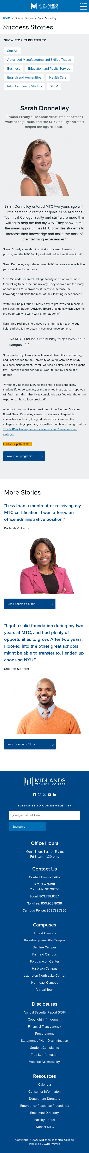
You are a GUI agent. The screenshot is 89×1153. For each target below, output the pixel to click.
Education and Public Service (49, 69)
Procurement (44, 1034)
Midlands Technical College (44, 6)
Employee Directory (44, 1113)
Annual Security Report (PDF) (45, 1012)
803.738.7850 (56, 910)
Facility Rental (44, 1120)
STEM (54, 86)
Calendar (44, 1085)
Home (6, 18)
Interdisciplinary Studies (24, 86)
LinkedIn (54, 794)
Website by (44, 1144)
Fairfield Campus (44, 954)
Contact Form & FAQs (44, 877)
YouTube (49, 794)
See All (12, 51)
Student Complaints (44, 1048)
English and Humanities (24, 77)
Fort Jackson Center (44, 961)
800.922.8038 (51, 903)
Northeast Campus (44, 983)
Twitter (44, 794)
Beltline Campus (45, 947)
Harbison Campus (44, 968)
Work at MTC (44, 1127)
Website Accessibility (44, 1062)
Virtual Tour (44, 990)
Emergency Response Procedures (44, 1106)
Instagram (39, 794)
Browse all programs (18, 456)
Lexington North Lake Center (44, 976)
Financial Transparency (44, 1026)
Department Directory (44, 1099)
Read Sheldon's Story (21, 744)
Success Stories (24, 18)
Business (13, 69)
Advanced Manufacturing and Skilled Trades (39, 60)
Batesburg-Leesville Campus (44, 940)
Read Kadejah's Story (21, 604)
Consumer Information (44, 1092)
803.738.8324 (49, 896)
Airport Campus (44, 933)
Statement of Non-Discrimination (44, 1041)
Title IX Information (44, 1055)
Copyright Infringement (44, 1019)
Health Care (57, 77)
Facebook (34, 794)
